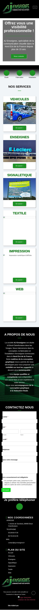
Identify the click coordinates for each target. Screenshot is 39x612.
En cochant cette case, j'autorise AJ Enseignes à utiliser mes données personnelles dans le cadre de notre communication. (20, 483)
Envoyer (6, 490)
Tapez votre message (10, 460)
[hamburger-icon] (35, 7)
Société (5, 417)
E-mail (4, 439)
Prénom (4, 435)
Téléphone (5, 449)
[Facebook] (33, 593)
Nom (21, 435)
